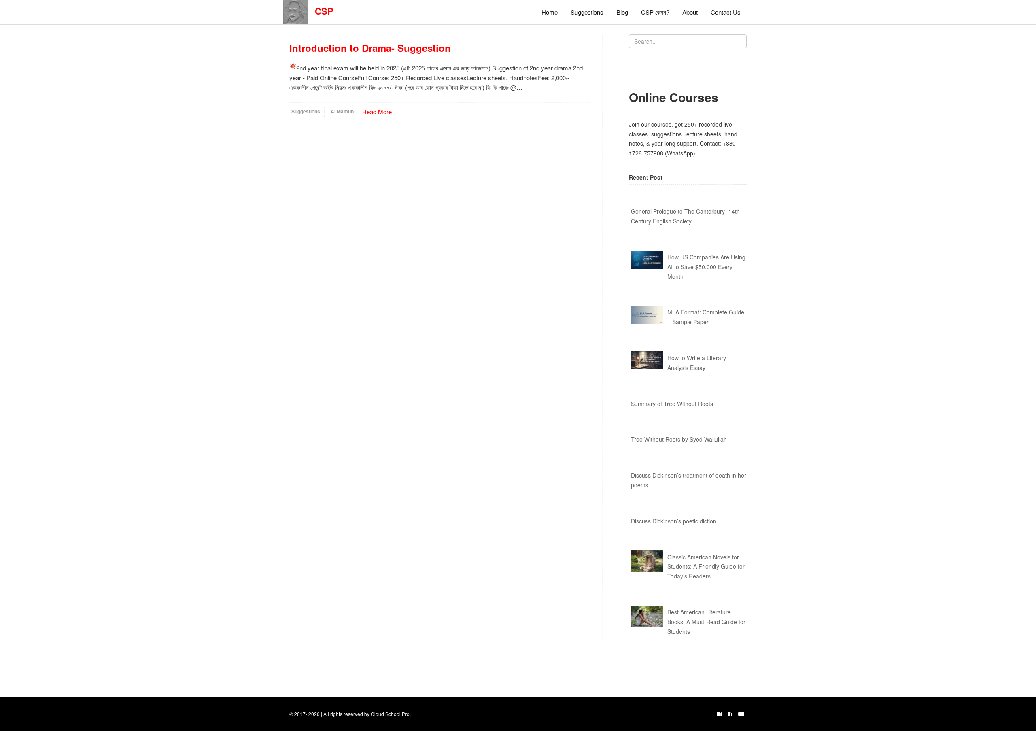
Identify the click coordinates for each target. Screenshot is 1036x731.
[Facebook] (719, 714)
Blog (622, 12)
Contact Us (726, 12)
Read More (377, 111)
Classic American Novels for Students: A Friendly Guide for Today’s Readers (706, 566)
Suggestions (587, 12)
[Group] (730, 714)
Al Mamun (342, 111)
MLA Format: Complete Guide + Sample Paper (705, 317)
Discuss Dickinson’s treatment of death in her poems (688, 480)
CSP (320, 10)
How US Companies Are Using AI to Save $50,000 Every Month (706, 266)
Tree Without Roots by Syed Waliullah (679, 439)
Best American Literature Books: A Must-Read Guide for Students (706, 621)
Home (549, 12)
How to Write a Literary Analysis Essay (696, 363)
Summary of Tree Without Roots (672, 404)
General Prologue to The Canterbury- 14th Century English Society (685, 216)
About (690, 12)
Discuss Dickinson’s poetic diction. (674, 521)
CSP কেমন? (655, 12)
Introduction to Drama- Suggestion (370, 48)
